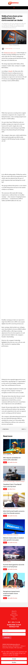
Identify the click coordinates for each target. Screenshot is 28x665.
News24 (10, 71)
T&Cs (14, 617)
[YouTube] (19, 622)
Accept (14, 658)
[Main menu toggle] (14, 7)
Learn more (22, 655)
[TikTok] (15, 622)
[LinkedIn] (17, 622)
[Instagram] (13, 622)
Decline (14, 662)
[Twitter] (11, 622)
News (5, 462)
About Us (14, 611)
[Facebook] (9, 622)
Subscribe (7, 637)
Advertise (14, 613)
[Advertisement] (14, 97)
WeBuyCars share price (10, 52)
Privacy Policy (14, 615)
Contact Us (14, 618)
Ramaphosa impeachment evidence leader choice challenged (11, 593)
